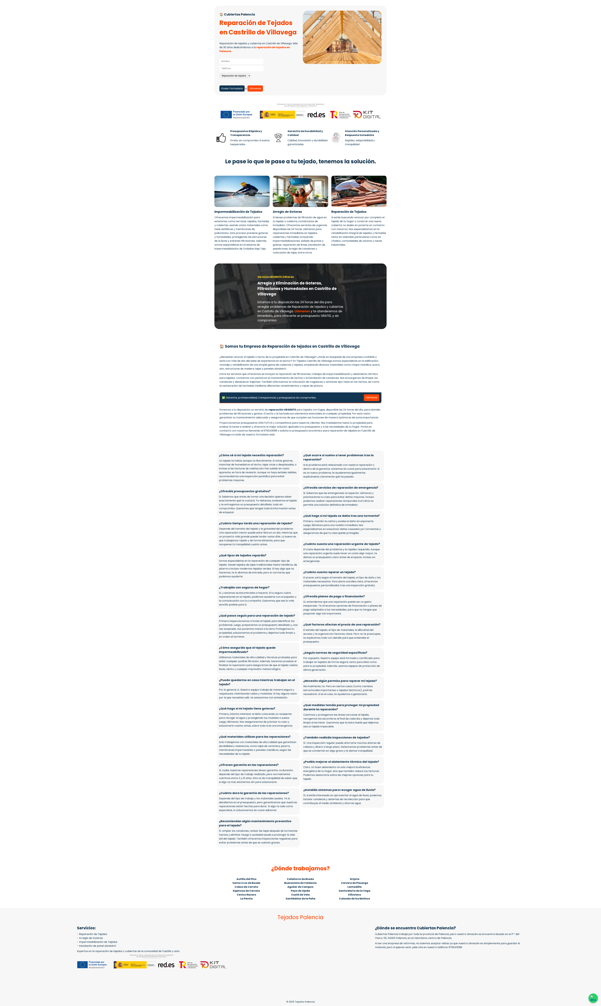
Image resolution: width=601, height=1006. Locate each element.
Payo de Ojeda (300, 891)
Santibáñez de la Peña (300, 898)
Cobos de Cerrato (246, 887)
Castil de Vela (300, 894)
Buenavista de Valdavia (300, 883)
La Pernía (246, 898)
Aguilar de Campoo (300, 887)
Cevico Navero (246, 894)
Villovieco (354, 894)
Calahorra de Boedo (300, 879)
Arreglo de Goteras (91, 938)
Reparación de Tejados (93, 934)
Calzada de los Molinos (354, 898)
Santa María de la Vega (354, 891)
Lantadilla (354, 887)
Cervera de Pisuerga (354, 883)
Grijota (354, 879)
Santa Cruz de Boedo (246, 883)
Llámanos (255, 88)
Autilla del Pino (246, 879)
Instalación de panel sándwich (97, 946)
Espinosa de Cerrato (246, 891)
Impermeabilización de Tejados (98, 942)
